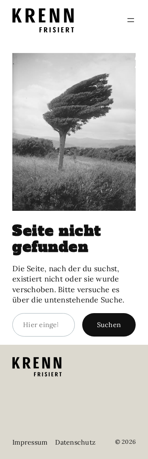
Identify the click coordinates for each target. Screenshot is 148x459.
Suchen (109, 325)
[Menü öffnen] (131, 20)
